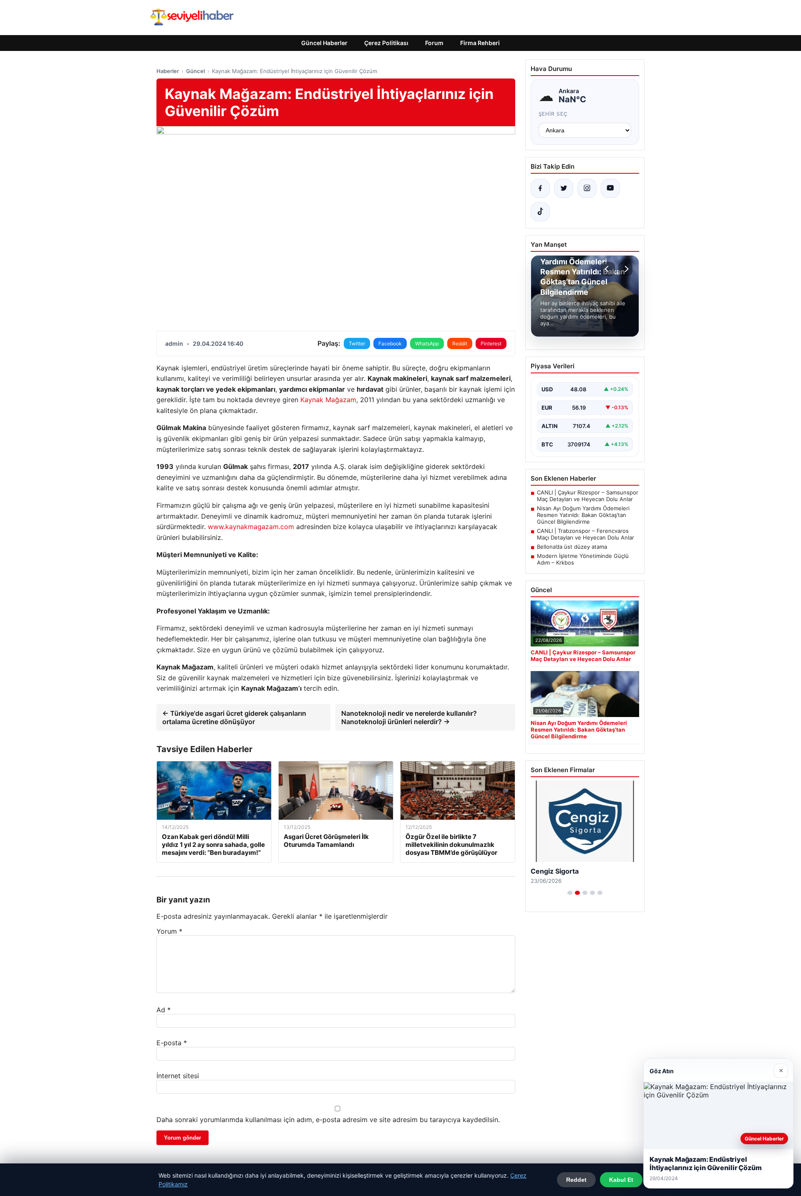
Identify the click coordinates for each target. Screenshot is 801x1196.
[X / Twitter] (563, 188)
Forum (434, 42)
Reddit (459, 343)
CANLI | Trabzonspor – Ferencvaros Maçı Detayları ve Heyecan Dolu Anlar (585, 534)
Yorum (169, 931)
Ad (163, 1010)
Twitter (357, 343)
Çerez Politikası (386, 42)
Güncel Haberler (324, 42)
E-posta (171, 1043)
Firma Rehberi (480, 42)
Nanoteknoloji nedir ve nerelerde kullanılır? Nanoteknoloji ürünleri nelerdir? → (409, 717)
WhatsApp (427, 343)
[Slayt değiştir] (569, 893)
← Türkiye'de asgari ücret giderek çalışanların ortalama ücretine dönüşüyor (234, 717)
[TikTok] (540, 211)
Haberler (167, 71)
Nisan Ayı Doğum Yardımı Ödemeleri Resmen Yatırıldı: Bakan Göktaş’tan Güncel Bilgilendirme (583, 515)
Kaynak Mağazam (328, 399)
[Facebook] (540, 188)
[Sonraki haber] (625, 269)
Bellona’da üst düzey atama (572, 546)
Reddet (576, 1179)
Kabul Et (621, 1179)
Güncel (195, 71)
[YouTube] (610, 188)
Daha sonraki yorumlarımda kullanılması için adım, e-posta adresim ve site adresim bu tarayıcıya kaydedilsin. (328, 1119)
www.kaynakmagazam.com (251, 526)
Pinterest (491, 343)
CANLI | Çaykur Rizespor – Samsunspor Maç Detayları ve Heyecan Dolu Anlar (587, 495)
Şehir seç (553, 114)
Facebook (390, 343)
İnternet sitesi (177, 1076)
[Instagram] (587, 188)
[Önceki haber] (608, 269)
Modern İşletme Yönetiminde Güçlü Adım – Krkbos (583, 559)
